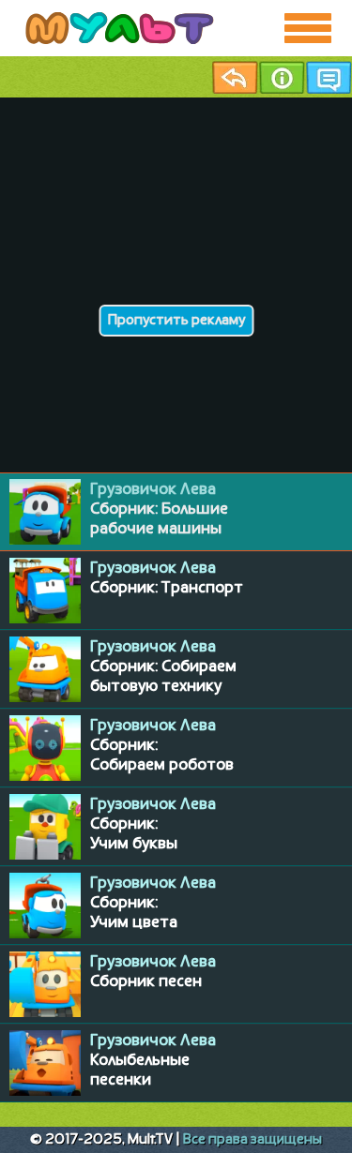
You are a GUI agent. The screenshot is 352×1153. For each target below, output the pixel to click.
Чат (328, 77)
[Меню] (308, 28)
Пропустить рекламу (176, 320)
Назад (234, 77)
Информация (281, 77)
